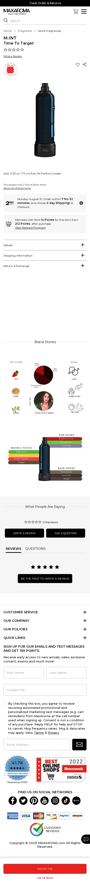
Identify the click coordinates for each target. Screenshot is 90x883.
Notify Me (45, 869)
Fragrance (25, 31)
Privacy (53, 732)
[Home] (16, 12)
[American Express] (12, 815)
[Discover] (51, 815)
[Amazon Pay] (77, 815)
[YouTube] (44, 800)
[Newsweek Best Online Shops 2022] (61, 769)
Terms (39, 732)
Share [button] (85, 64)
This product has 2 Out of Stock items (24, 184)
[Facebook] (13, 800)
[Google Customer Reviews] (45, 829)
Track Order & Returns (45, 3)
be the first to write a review (45, 578)
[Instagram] (55, 800)
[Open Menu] (84, 11)
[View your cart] (75, 11)
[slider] (45, 306)
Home (7, 31)
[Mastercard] (38, 815)
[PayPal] (64, 815)
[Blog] (76, 800)
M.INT (10, 38)
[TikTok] (66, 800)
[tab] (45, 245)
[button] (78, 64)
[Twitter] (23, 800)
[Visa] (25, 815)
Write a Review (12, 56)
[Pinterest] (34, 800)
